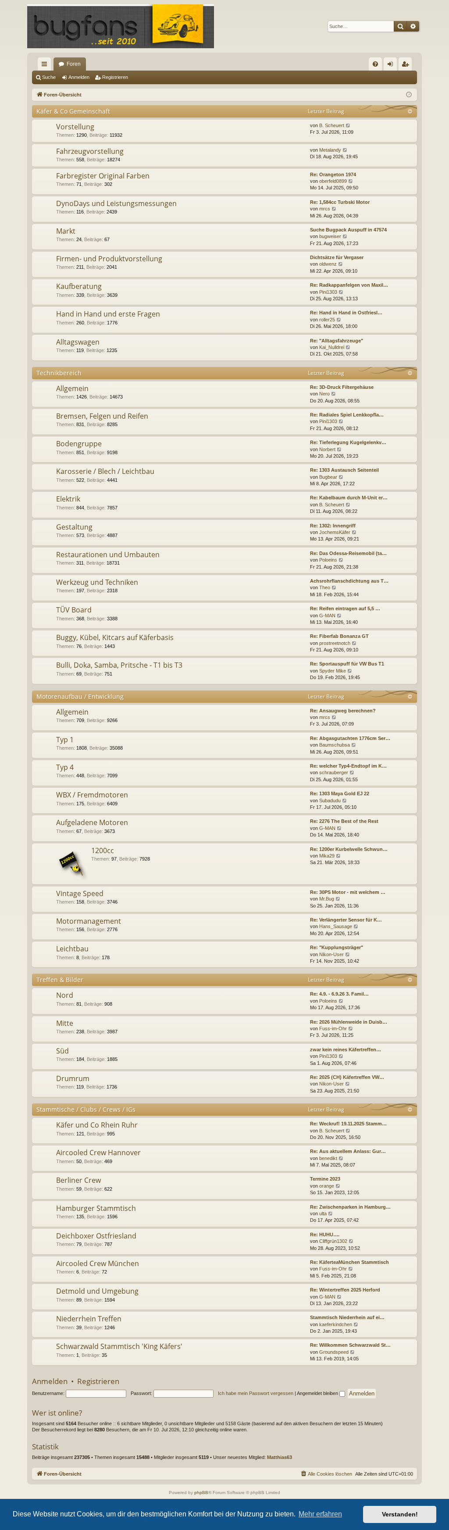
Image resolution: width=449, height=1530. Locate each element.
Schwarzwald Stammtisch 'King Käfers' (119, 1346)
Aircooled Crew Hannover (98, 1152)
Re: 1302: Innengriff (333, 525)
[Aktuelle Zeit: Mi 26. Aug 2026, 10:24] (409, 95)
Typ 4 (65, 767)
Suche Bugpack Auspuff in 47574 (348, 229)
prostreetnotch (334, 643)
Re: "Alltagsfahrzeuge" (336, 340)
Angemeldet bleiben (318, 1393)
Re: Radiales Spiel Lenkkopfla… (347, 414)
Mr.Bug (326, 898)
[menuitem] (375, 64)
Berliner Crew (78, 1180)
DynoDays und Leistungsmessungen (116, 203)
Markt (65, 231)
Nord (64, 995)
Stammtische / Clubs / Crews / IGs (85, 1109)
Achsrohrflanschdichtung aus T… (349, 581)
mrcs (324, 208)
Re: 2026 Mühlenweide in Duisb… (348, 1022)
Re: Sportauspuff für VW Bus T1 (347, 663)
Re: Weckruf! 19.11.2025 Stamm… (348, 1123)
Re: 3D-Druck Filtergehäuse (342, 387)
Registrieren (115, 77)
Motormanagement (88, 921)
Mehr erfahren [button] (320, 1514)
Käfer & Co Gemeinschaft (73, 111)
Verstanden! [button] (400, 1514)
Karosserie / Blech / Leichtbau (105, 471)
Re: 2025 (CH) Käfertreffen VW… (347, 1077)
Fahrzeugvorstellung (90, 151)
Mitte (64, 1023)
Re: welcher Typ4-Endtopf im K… (348, 766)
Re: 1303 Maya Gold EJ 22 (339, 793)
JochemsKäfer (334, 532)
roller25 (327, 319)
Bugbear (328, 477)
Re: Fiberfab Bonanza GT (339, 636)
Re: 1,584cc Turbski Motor (340, 202)
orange (326, 1185)
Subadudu (330, 800)
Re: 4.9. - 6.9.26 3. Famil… (339, 993)
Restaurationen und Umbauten (108, 554)
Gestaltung (74, 527)
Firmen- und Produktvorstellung (109, 258)
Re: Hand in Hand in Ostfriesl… (346, 312)
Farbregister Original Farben (103, 176)
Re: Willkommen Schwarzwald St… (350, 1345)
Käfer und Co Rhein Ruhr (97, 1125)
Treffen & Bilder (59, 979)
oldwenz (328, 264)
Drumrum (72, 1078)
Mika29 (327, 855)
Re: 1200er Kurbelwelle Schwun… (349, 849)
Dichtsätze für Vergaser (336, 257)
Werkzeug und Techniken (97, 582)
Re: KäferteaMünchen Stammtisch (349, 1262)
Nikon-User (331, 954)
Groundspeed (334, 1352)
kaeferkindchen (335, 1324)
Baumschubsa (334, 744)
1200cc (102, 850)
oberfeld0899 (333, 181)
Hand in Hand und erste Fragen (108, 314)
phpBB (201, 1492)
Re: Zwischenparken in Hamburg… (350, 1207)
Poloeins (328, 559)
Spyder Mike (332, 670)
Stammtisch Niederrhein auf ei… (347, 1317)
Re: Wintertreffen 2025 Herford (345, 1289)
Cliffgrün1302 (333, 1241)
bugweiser (330, 236)
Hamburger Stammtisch (96, 1208)
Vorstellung (75, 127)
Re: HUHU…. (324, 1234)
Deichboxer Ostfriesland (96, 1236)
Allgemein (72, 388)
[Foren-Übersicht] (120, 26)
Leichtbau (72, 949)
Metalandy (330, 150)
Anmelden (78, 77)
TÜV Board (74, 610)
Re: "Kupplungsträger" (336, 947)
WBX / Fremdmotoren (92, 795)
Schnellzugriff (46, 66)
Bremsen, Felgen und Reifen (102, 416)
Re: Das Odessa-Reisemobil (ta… (348, 553)
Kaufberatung (79, 286)
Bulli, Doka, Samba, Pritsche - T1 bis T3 (119, 665)
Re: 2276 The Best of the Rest (344, 821)
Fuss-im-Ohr (333, 1028)
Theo (324, 587)
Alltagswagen (78, 342)
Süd (62, 1051)
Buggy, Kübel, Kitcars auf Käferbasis (115, 637)
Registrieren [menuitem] (407, 66)
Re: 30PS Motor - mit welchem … (347, 892)
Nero (324, 393)
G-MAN (327, 615)
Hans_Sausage (335, 926)
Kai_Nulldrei (331, 347)
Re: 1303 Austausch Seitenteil (344, 470)
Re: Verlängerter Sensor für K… (346, 919)
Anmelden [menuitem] (392, 66)
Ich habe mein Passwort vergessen (255, 1393)
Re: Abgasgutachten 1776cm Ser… (350, 738)
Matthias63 (279, 1457)
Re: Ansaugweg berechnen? (343, 710)
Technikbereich (59, 373)
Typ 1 (65, 739)
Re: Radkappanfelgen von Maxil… (349, 285)
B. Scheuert (331, 125)
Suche (49, 77)
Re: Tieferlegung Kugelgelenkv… (348, 442)
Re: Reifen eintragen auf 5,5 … (345, 608)
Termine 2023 (325, 1178)
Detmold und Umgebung (97, 1291)
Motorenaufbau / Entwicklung (80, 696)
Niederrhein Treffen (88, 1319)
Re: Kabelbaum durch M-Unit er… (349, 497)
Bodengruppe (79, 443)
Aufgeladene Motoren (92, 822)
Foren (74, 64)
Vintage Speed (79, 893)
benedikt (328, 1158)
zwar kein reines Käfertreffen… (345, 1049)
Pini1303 (328, 292)
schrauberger (333, 772)
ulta (323, 1213)
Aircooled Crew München (97, 1263)
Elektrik (68, 499)
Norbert (327, 449)
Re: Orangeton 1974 (333, 174)
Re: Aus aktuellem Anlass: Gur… (348, 1151)
